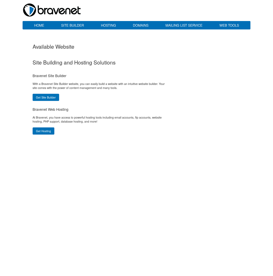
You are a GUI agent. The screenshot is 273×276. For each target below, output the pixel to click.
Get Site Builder (46, 97)
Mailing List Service (183, 25)
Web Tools (229, 25)
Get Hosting (43, 131)
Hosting (108, 25)
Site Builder (72, 25)
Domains (140, 25)
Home (39, 25)
